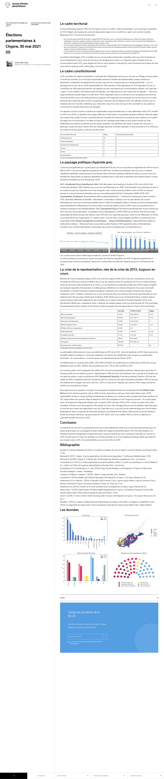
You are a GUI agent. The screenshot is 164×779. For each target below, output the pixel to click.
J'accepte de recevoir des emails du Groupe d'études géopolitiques (86, 642)
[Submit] (105, 636)
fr (149, 5)
